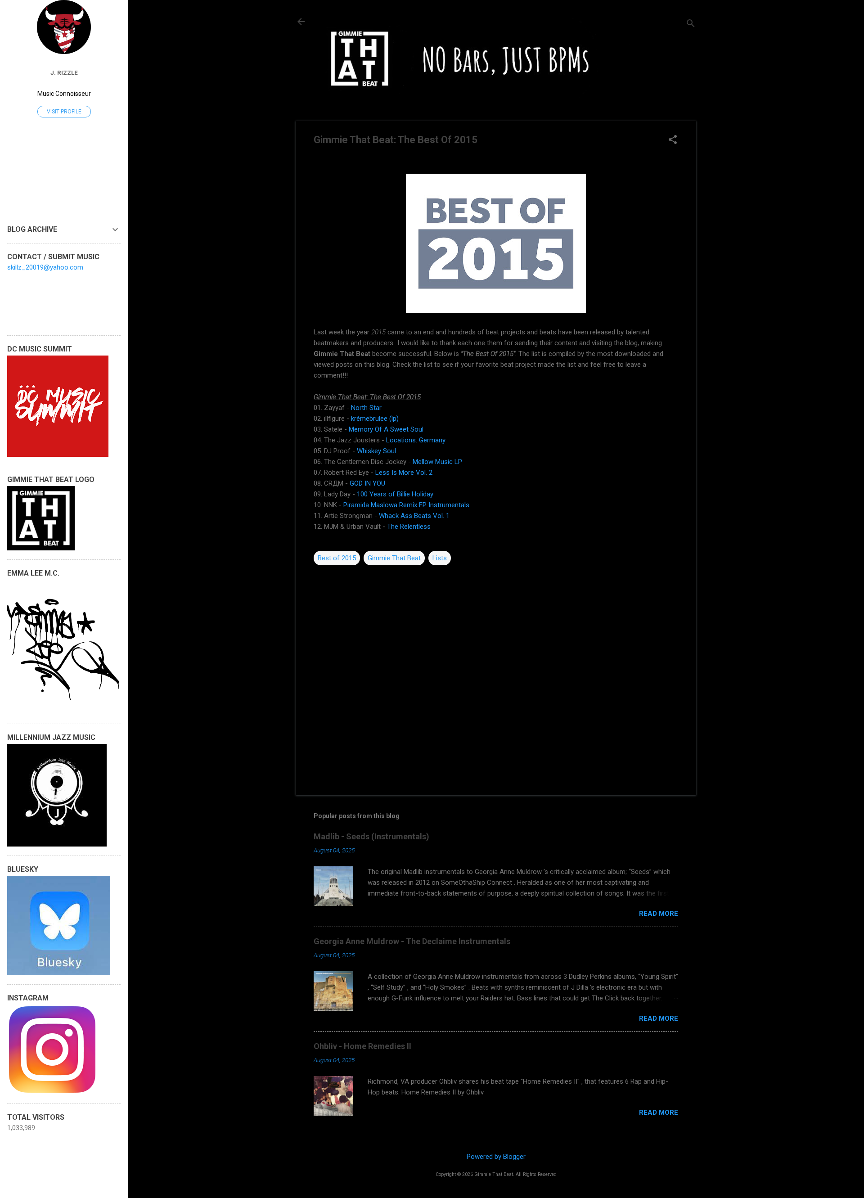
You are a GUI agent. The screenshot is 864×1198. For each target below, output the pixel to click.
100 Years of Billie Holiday (396, 494)
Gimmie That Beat (394, 558)
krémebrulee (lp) (375, 418)
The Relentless (409, 526)
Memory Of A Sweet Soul (387, 429)
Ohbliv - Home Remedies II (362, 1046)
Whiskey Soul (376, 451)
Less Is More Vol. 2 (403, 472)
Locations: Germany (416, 440)
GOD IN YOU (367, 483)
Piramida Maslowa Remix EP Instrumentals (406, 505)
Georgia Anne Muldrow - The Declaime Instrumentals (412, 941)
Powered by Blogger (496, 1157)
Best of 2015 (337, 558)
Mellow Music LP (437, 462)
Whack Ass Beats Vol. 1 (414, 516)
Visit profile (64, 111)
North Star (366, 408)
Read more (658, 914)
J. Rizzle (64, 72)
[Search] (690, 24)
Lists (439, 558)
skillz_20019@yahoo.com (45, 267)
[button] (672, 140)
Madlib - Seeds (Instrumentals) (371, 836)
